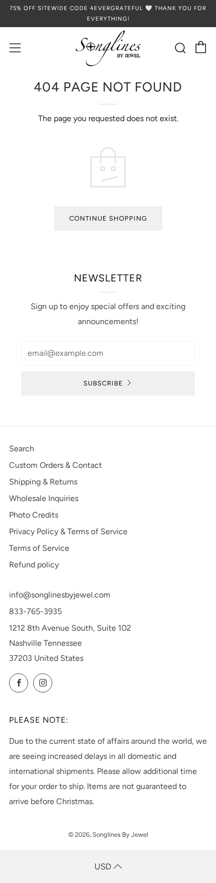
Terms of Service (39, 548)
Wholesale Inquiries (43, 498)
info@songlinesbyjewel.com (60, 595)
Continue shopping (108, 218)
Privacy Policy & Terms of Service (68, 531)
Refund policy (34, 564)
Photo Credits (33, 515)
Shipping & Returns (43, 481)
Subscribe (103, 383)
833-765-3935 (35, 611)
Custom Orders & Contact (55, 465)
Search (21, 448)
